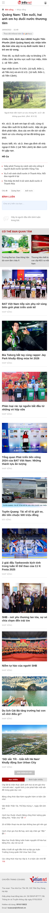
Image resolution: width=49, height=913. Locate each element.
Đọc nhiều (13, 779)
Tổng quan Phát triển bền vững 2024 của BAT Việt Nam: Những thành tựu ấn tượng (21, 460)
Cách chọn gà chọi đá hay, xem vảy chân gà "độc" (24, 831)
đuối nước (29, 191)
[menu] (3, 2)
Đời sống (9, 10)
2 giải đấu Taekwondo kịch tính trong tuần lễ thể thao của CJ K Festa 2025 (21, 566)
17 (24, 817)
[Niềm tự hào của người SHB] (24, 646)
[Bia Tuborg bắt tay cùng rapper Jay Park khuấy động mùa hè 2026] (24, 336)
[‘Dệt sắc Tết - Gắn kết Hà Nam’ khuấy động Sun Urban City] (24, 740)
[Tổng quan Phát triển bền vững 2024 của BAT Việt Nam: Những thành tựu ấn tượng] (24, 438)
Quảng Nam (15, 191)
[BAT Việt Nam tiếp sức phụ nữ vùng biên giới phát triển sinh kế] (24, 285)
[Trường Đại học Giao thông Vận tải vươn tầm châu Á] (15, 244)
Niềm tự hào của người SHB (19, 665)
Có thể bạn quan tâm (17, 231)
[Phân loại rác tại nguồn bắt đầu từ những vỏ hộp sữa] (24, 387)
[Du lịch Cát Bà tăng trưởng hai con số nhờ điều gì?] (24, 691)
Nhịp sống (21, 9)
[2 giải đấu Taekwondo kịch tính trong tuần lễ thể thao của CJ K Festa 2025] (24, 543)
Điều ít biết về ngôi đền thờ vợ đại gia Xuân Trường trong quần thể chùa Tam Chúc (21, 850)
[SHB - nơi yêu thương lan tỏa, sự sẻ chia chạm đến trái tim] (24, 598)
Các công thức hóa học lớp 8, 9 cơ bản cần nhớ (22, 858)
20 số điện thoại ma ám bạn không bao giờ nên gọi (24, 824)
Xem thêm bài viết (24, 773)
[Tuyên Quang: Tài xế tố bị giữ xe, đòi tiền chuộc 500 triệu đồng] (24, 492)
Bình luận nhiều (36, 779)
